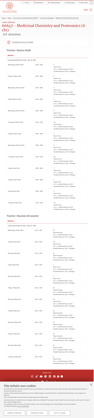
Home (4, 18)
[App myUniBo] (42, 381)
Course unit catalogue (47, 18)
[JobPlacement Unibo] (51, 381)
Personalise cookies (37, 413)
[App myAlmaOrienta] (47, 381)
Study (9, 18)
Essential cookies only (14, 413)
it (91, 3)
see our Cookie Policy (23, 406)
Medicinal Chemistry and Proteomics (67, 18)
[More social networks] (61, 376)
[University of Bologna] (10, 7)
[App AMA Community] (56, 381)
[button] (55, 9)
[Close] (91, 384)
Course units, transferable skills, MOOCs (25, 18)
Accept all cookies (60, 413)
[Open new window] (32, 376)
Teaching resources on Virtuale (22, 42)
